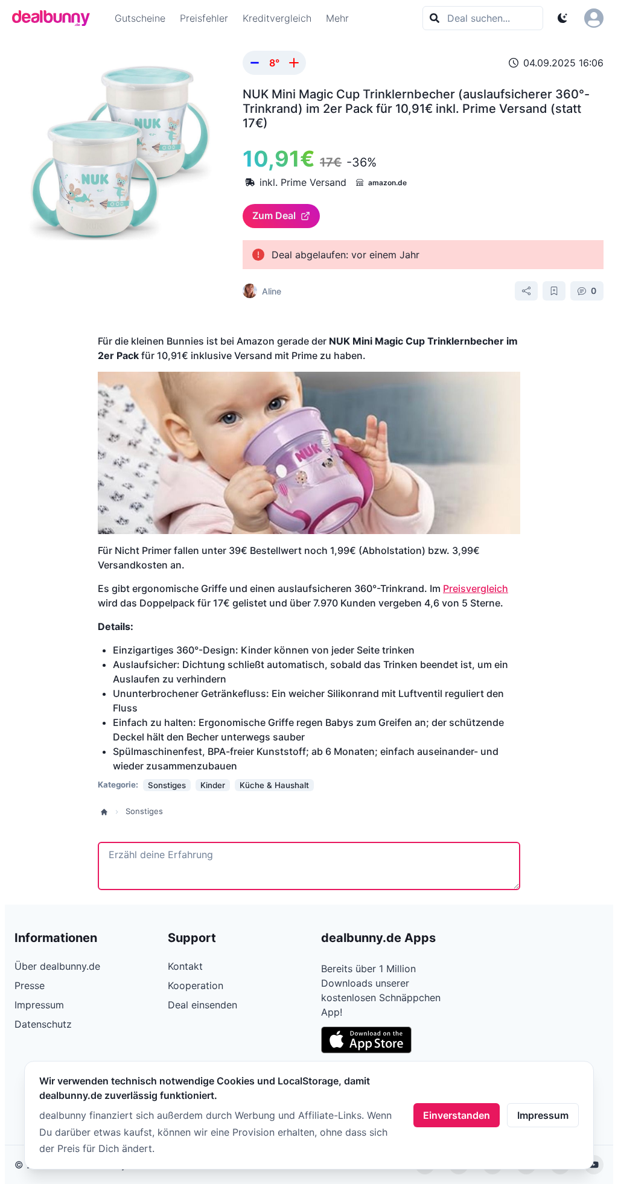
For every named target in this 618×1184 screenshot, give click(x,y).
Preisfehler (204, 18)
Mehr (337, 18)
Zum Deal (274, 215)
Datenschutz (43, 1024)
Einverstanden (456, 1115)
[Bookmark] (554, 291)
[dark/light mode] (562, 18)
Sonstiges (144, 811)
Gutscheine (140, 18)
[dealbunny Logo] (55, 18)
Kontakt (185, 966)
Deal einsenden (202, 1005)
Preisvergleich (475, 588)
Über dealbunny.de (57, 966)
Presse (29, 985)
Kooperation (195, 985)
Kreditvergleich (277, 18)
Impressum (543, 1115)
